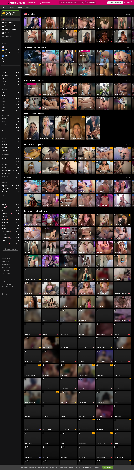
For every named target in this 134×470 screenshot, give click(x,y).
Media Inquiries (6, 267)
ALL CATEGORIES (12, 249)
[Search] (83, 2)
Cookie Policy (86, 467)
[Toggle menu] (3, 2)
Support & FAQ (6, 258)
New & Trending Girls (33, 144)
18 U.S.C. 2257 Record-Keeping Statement (8, 285)
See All (128, 14)
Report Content (6, 264)
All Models (5, 282)
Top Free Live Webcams (35, 47)
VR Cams (28, 178)
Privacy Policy (6, 270)
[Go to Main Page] (16, 2)
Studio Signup (6, 279)
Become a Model (7, 276)
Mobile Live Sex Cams (34, 114)
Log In (128, 2)
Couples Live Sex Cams (35, 80)
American (31, 14)
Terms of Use (6, 273)
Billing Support (6, 261)
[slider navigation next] (129, 30)
